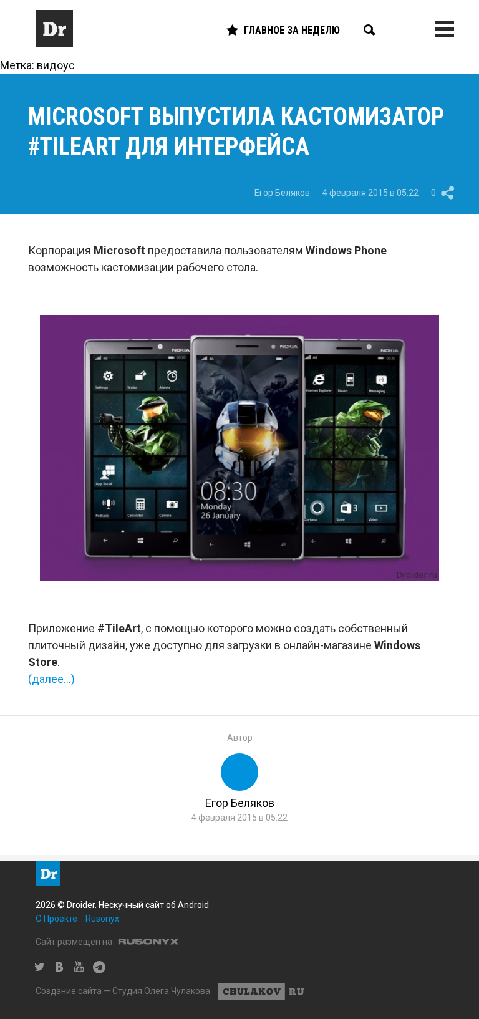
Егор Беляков (282, 193)
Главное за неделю (292, 30)
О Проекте (56, 919)
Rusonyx (102, 919)
